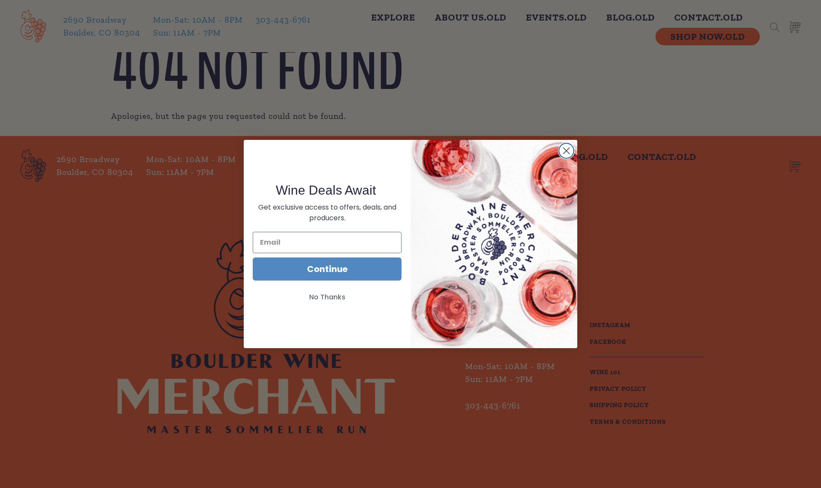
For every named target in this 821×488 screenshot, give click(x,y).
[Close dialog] (566, 150)
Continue (327, 269)
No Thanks (327, 297)
